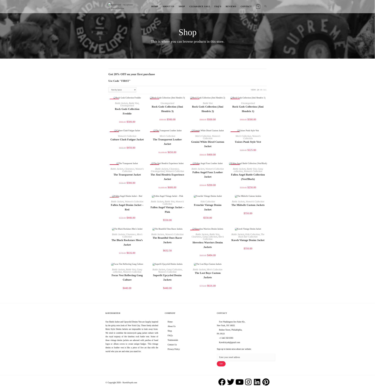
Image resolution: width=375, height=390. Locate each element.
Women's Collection (127, 136)
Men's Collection (167, 136)
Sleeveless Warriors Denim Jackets (207, 244)
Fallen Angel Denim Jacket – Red (127, 207)
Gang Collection (174, 269)
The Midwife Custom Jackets (248, 204)
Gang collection (209, 236)
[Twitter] (230, 382)
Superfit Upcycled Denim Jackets (167, 277)
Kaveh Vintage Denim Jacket (247, 240)
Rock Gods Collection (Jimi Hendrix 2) (207, 109)
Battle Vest (134, 103)
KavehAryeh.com (130, 383)
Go (221, 364)
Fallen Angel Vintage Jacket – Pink (167, 209)
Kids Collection (208, 201)
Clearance (129, 169)
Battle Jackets (121, 103)
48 (261, 90)
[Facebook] (222, 382)
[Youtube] (239, 382)
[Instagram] (248, 382)
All (265, 90)
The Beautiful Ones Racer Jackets (167, 240)
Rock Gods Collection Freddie (127, 111)
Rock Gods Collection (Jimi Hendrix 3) (167, 109)
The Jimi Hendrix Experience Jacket (167, 177)
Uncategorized (127, 105)
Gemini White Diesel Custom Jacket (207, 144)
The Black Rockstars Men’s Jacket (127, 242)
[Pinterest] (266, 382)
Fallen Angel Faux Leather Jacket (207, 174)
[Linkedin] (257, 382)
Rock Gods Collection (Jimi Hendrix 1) (248, 109)
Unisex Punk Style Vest (248, 141)
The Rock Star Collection (251, 235)
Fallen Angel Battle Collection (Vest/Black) (248, 177)
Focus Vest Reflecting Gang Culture (127, 277)
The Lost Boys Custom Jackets (208, 275)
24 (258, 90)
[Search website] (265, 6)
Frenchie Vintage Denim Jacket (207, 207)
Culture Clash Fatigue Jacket (127, 139)
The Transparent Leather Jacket (167, 141)
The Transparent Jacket (127, 174)
